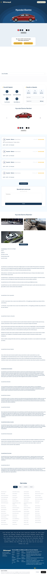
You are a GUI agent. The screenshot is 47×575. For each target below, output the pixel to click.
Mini (42, 538)
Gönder (23, 203)
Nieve (20, 532)
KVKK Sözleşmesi (23, 555)
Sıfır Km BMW (3, 520)
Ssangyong (8, 538)
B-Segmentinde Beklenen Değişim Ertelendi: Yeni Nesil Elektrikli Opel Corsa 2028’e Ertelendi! (35, 564)
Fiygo (18, 556)
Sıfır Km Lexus (15, 524)
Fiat (32, 536)
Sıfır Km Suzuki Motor (4, 518)
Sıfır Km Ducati (3, 491)
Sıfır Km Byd (3, 493)
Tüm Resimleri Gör (23, 244)
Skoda (17, 538)
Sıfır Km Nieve (15, 493)
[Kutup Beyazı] (24, 30)
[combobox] (23, 74)
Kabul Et (43, 572)
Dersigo (18, 553)
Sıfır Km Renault (38, 518)
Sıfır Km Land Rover (27, 507)
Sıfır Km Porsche (15, 520)
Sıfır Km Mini (37, 511)
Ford (35, 536)
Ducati (4, 532)
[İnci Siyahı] (26, 30)
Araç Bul (18, 551)
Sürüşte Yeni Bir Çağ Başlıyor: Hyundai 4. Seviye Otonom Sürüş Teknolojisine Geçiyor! (34, 561)
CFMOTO (42, 534)
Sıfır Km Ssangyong (16, 507)
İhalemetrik (19, 558)
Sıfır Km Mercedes (16, 513)
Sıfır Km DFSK (26, 515)
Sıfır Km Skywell (26, 511)
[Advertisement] (23, 79)
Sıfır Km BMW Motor (16, 518)
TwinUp (18, 555)
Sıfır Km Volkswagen (4, 497)
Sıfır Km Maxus (37, 515)
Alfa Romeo (21, 543)
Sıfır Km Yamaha (26, 513)
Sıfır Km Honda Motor (4, 495)
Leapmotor (38, 534)
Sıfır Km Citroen (26, 499)
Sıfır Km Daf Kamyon (27, 497)
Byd (17, 532)
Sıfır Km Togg (26, 520)
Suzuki (5, 538)
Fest (39, 536)
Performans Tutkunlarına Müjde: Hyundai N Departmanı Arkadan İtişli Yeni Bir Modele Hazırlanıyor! (33, 555)
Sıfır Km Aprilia (26, 491)
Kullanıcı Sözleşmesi (23, 558)
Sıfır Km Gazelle (38, 520)
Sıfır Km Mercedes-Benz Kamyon (28, 503)
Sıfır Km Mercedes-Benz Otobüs (17, 503)
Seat (37, 536)
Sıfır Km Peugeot (38, 495)
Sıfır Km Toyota (26, 524)
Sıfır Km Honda (3, 513)
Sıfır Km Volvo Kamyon (39, 499)
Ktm (36, 532)
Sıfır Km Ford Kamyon (38, 497)
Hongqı (23, 538)
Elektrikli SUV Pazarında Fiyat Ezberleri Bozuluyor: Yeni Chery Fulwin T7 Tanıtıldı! (35, 558)
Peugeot (42, 532)
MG (25, 534)
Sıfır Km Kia (14, 522)
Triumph (39, 532)
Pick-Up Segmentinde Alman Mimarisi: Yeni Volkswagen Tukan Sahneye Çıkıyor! (34, 552)
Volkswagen (5, 534)
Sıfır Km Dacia (26, 518)
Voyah (9, 534)
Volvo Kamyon (32, 534)
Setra (5, 536)
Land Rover (13, 538)
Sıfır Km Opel (26, 509)
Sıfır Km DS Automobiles (17, 511)
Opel (26, 538)
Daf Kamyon (13, 534)
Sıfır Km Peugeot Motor (5, 515)
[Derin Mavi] (22, 30)
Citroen (28, 534)
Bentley (20, 538)
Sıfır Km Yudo (37, 513)
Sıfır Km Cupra (3, 522)
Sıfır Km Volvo (37, 509)
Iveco (7, 536)
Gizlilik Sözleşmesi (23, 552)
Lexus (24, 543)
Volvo (28, 538)
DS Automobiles (35, 538)
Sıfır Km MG (14, 499)
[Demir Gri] (20, 30)
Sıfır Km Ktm (15, 495)
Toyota (27, 543)
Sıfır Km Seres (15, 515)
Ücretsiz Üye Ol (13, 552)
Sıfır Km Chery (37, 491)
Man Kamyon (11, 536)
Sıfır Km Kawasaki (4, 499)
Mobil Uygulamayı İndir (41, 2)
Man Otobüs (8, 532)
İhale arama (18, 561)
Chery (15, 532)
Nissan (42, 536)
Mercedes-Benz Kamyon (27, 536)
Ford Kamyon (18, 534)
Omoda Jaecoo (27, 532)
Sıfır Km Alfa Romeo (4, 524)
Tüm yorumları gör (23, 183)
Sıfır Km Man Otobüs (16, 491)
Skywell (40, 538)
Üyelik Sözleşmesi (23, 561)
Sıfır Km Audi (3, 511)
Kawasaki (23, 534)
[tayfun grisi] (28, 30)
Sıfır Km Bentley (3, 509)
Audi (31, 538)
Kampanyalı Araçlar (14, 560)
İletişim (13, 554)
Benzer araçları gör (18, 43)
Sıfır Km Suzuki (3, 507)
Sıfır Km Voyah (15, 497)
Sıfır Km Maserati (38, 522)
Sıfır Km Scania (26, 493)
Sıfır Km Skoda (37, 507)
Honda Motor (33, 532)
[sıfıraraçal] (6, 2)
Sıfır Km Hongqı (15, 509)
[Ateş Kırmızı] (18, 30)
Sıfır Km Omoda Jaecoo (39, 493)
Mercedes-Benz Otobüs (18, 536)
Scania (22, 532)
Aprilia (12, 532)
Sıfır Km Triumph (26, 495)
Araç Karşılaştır (13, 557)
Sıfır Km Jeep (26, 522)
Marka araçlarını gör (28, 43)
